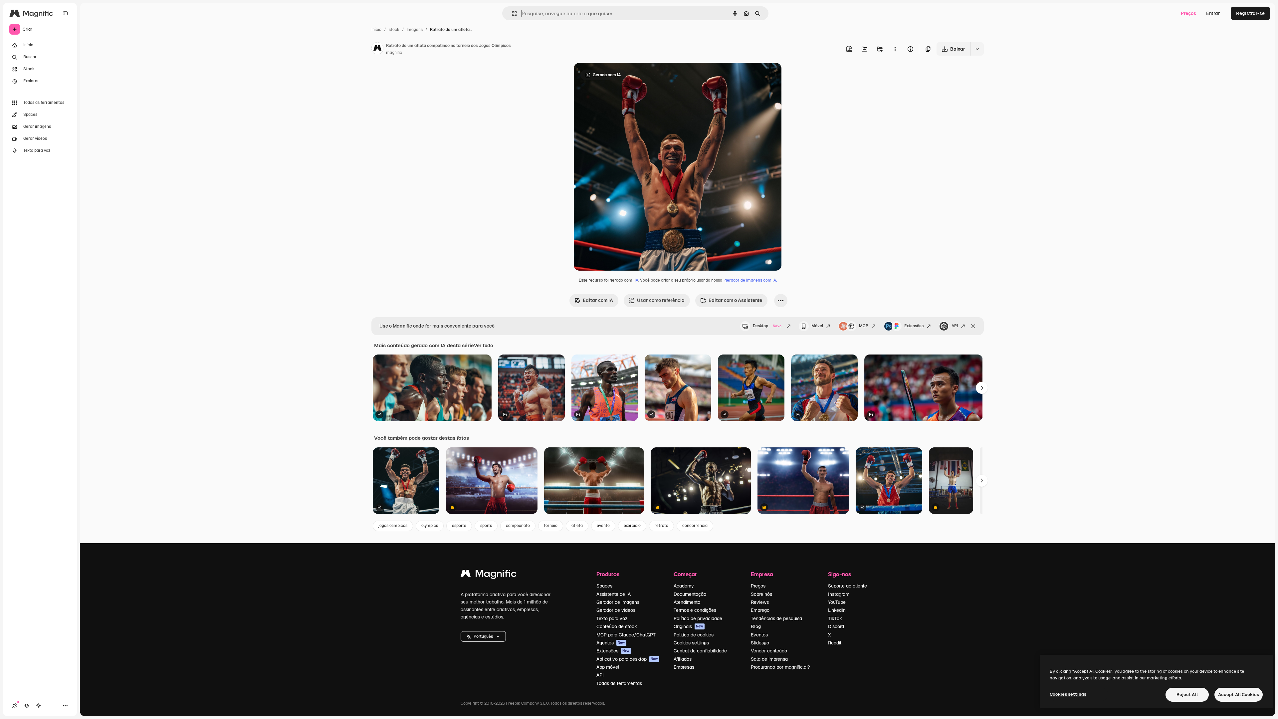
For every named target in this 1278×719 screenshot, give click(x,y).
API (955, 326)
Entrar (1213, 13)
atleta (577, 525)
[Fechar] (973, 326)
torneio (550, 525)
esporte (459, 525)
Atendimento (687, 602)
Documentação (690, 594)
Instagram (838, 594)
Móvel (817, 326)
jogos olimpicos (392, 525)
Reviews (760, 602)
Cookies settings (691, 643)
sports (486, 525)
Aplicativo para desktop (627, 659)
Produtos (607, 574)
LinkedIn (837, 610)
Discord (836, 626)
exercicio (632, 525)
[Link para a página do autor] (377, 49)
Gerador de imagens (617, 602)
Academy (684, 586)
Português (483, 636)
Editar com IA (598, 300)
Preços (1188, 13)
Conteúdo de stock (616, 626)
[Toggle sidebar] (65, 13)
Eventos (759, 635)
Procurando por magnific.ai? (780, 667)
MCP (863, 326)
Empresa (762, 574)
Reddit (834, 643)
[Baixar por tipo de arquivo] (977, 49)
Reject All (1187, 694)
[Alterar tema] (38, 705)
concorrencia (695, 525)
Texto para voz (612, 618)
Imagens (415, 29)
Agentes (610, 643)
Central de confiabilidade (700, 651)
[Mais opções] (895, 49)
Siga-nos (839, 574)
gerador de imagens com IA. (751, 280)
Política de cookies (694, 635)
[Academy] (26, 705)
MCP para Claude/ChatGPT (626, 635)
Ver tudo (483, 346)
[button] (483, 636)
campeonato (518, 525)
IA (636, 280)
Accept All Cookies (1238, 694)
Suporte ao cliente (847, 586)
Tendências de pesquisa (776, 618)
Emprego (760, 610)
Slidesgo (760, 643)
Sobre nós (761, 594)
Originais (688, 626)
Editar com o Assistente (735, 300)
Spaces (604, 586)
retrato (661, 525)
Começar (685, 574)
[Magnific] (489, 575)
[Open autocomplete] (512, 13)
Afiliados (683, 659)
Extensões (914, 326)
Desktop (767, 326)
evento (603, 525)
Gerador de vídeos (615, 610)
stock (394, 29)
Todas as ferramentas (619, 683)
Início (376, 29)
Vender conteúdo (769, 651)
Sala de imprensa (769, 659)
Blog (756, 626)
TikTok (835, 618)
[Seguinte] (982, 388)
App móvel (607, 667)
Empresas (684, 667)
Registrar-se (1250, 13)
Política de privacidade (698, 618)
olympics (429, 525)
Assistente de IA (613, 594)
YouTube (837, 602)
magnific (394, 52)
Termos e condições (695, 610)
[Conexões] (14, 705)
